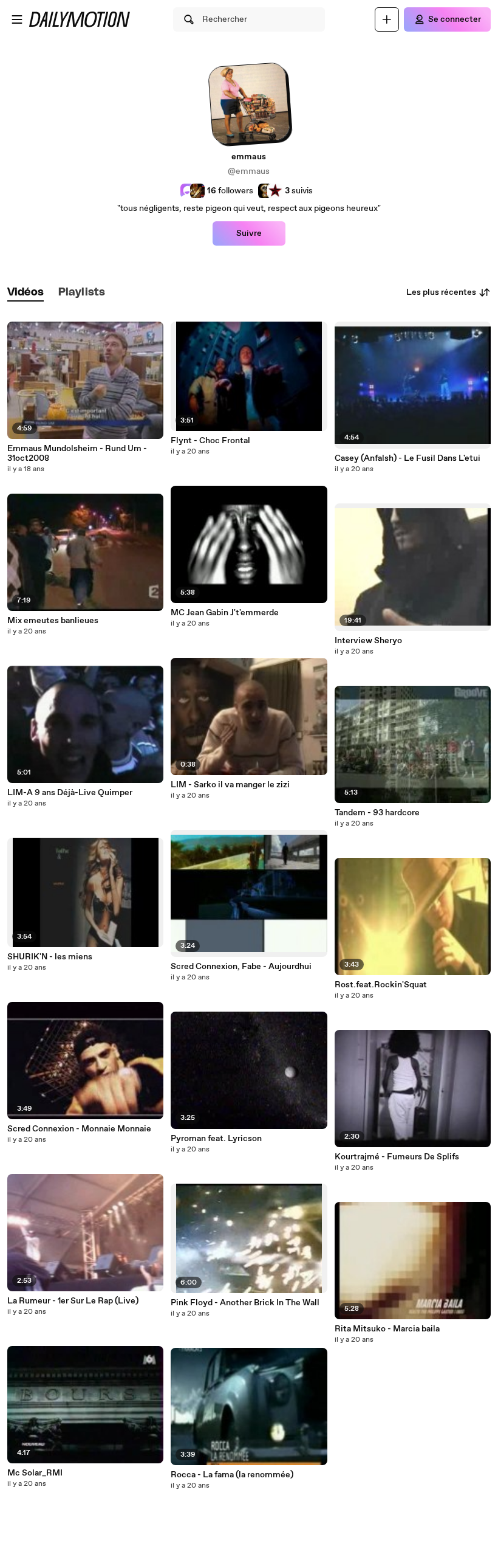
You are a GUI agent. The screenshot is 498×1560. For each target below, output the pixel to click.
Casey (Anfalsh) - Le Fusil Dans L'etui (407, 458)
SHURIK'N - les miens (49, 957)
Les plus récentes (441, 292)
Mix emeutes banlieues (52, 621)
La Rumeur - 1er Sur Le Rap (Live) (72, 1301)
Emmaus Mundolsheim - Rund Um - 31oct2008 (77, 453)
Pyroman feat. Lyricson (216, 1139)
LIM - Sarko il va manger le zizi (230, 785)
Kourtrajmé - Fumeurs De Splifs (397, 1157)
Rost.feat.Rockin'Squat (381, 985)
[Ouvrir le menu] (17, 19)
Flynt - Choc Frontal (210, 441)
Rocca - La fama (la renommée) (232, 1475)
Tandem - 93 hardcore (377, 813)
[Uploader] (387, 19)
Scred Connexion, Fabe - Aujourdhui (241, 967)
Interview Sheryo (368, 641)
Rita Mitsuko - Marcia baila (387, 1329)
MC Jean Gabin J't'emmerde (225, 613)
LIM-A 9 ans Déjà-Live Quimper (69, 793)
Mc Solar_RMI (35, 1473)
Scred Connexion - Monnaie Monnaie (79, 1129)
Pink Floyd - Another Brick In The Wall (245, 1303)
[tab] (25, 292)
